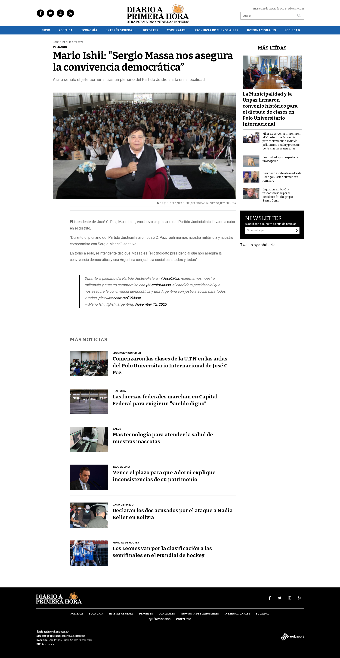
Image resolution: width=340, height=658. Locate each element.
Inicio (45, 30)
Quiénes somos (159, 619)
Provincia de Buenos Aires (216, 30)
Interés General (120, 30)
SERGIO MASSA (200, 203)
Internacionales (261, 30)
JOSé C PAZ (170, 203)
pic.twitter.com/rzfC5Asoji (119, 298)
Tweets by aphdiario (257, 245)
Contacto (183, 619)
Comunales (176, 30)
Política (66, 30)
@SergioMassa (158, 285)
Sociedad (292, 30)
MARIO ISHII (183, 203)
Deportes (150, 30)
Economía (89, 30)
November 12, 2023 (151, 304)
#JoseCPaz (169, 278)
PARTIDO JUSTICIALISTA (223, 203)
